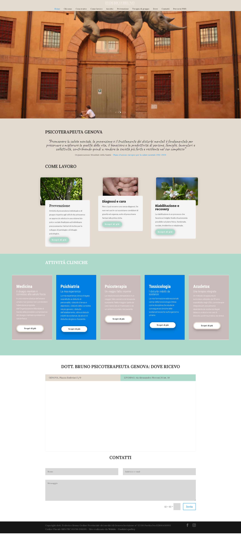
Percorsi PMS (179, 9)
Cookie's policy (126, 529)
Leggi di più (42, 72)
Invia (189, 506)
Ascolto (109, 9)
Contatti (165, 9)
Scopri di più (30, 328)
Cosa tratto (81, 9)
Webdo (112, 529)
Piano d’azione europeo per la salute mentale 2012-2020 (139, 155)
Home (57, 9)
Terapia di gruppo (140, 9)
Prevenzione (123, 9)
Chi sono (68, 9)
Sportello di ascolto (60, 57)
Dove (155, 9)
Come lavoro (96, 9)
